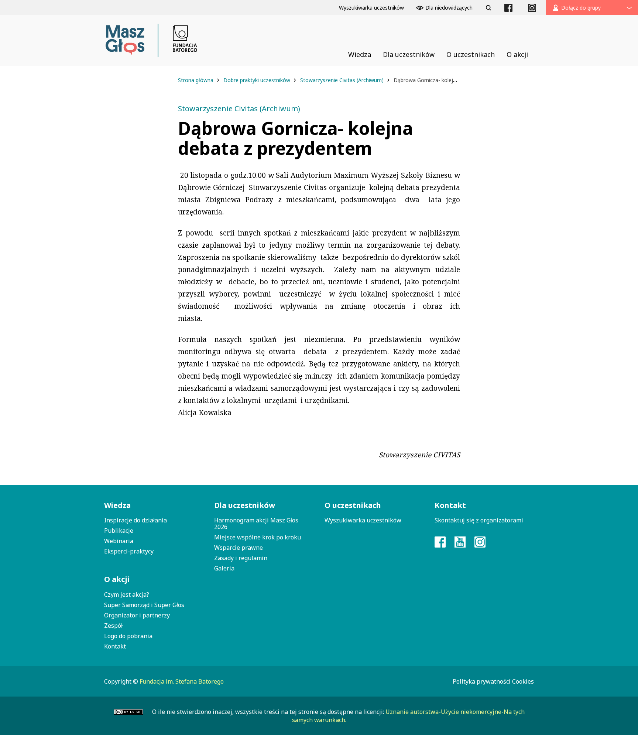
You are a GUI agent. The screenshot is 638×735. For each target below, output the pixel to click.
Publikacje (118, 530)
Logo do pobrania (128, 636)
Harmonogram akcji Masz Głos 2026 (256, 523)
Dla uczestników (244, 505)
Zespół (113, 625)
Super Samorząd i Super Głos (144, 605)
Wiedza (117, 505)
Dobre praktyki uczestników (257, 80)
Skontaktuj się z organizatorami (479, 520)
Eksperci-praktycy (129, 551)
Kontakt (115, 646)
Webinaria (118, 541)
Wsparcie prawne (238, 547)
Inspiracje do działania (135, 520)
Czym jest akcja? (126, 594)
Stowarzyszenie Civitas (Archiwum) (342, 80)
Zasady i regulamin (240, 558)
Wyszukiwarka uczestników (363, 520)
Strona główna (196, 80)
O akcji (117, 579)
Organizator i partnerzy (137, 615)
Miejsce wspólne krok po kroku (257, 537)
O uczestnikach (353, 505)
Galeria (224, 568)
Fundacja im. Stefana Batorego (182, 681)
